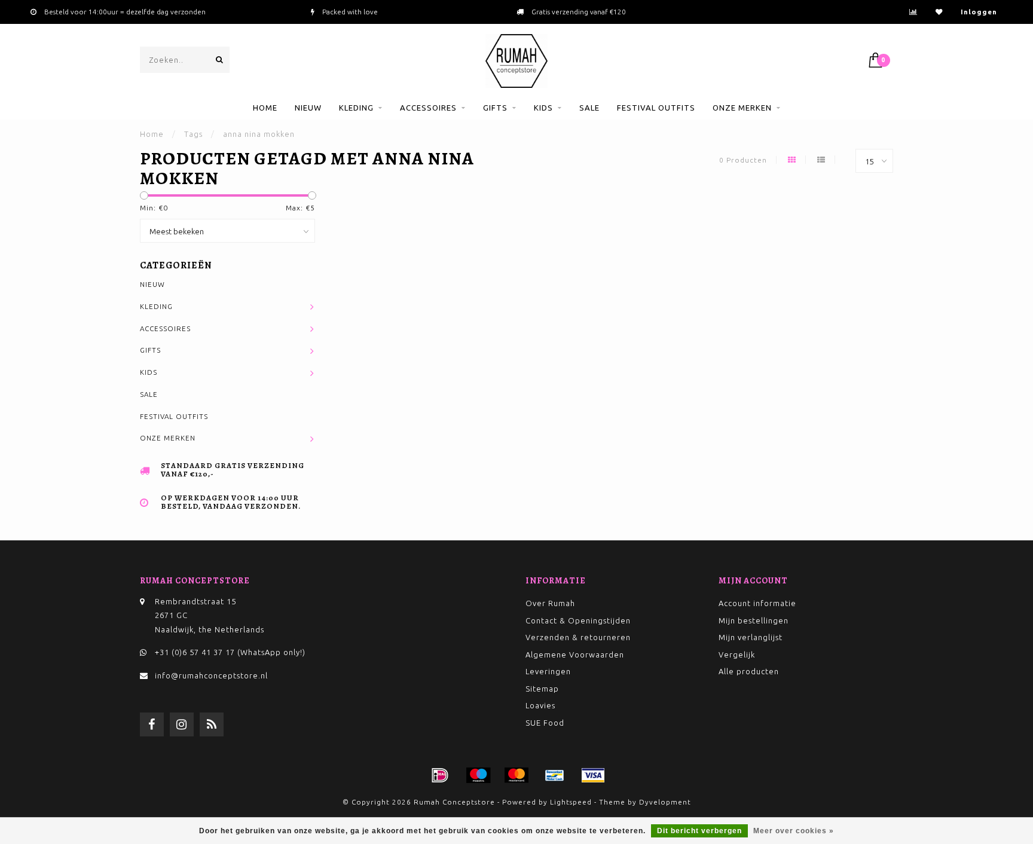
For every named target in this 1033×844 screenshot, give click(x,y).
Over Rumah (550, 603)
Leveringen (548, 671)
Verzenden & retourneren (578, 637)
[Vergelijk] (913, 12)
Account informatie (757, 603)
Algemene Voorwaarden (574, 654)
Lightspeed (571, 802)
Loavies (540, 705)
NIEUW (308, 107)
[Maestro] (478, 775)
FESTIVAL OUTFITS (656, 107)
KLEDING (356, 107)
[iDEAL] (440, 775)
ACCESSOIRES (428, 107)
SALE (589, 107)
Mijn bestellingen (753, 620)
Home (265, 107)
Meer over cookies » (793, 831)
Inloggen (979, 12)
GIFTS (495, 107)
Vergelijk (737, 654)
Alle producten (749, 671)
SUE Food (544, 722)
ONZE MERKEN (742, 107)
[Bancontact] (555, 775)
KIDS (543, 107)
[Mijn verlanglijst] (939, 12)
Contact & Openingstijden (578, 620)
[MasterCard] (516, 775)
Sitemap (542, 688)
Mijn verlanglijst (751, 637)
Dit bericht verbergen (699, 831)
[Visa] (593, 775)
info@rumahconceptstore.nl (211, 675)
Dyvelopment (665, 802)
